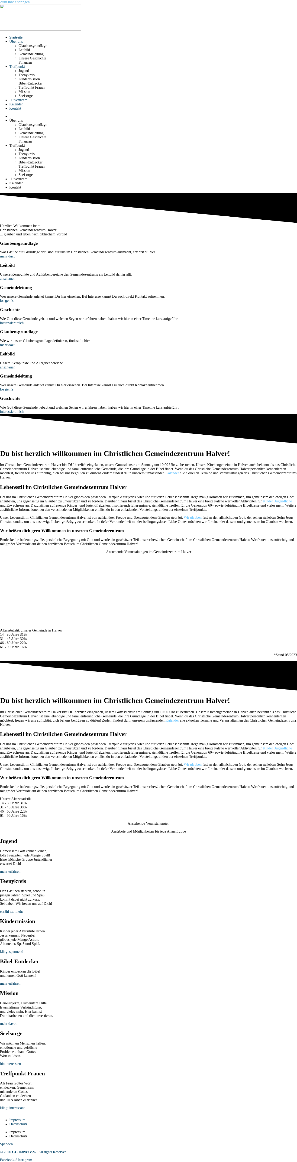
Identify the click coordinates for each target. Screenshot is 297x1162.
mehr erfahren (10, 871)
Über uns (16, 41)
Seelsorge (26, 96)
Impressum (17, 1120)
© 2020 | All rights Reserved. (34, 1152)
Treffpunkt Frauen (32, 87)
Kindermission (29, 79)
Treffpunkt (17, 66)
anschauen (7, 278)
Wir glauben (193, 517)
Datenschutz (18, 1124)
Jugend (24, 71)
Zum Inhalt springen (15, 2)
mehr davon (8, 1023)
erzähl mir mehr (11, 911)
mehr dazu (7, 256)
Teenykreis (27, 75)
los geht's (6, 301)
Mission (24, 92)
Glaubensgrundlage (33, 46)
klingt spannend (11, 952)
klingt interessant (12, 1108)
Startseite (16, 37)
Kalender (16, 104)
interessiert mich (12, 323)
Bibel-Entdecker (30, 83)
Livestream (18, 100)
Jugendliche (283, 501)
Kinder (268, 501)
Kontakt (15, 108)
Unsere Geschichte (32, 58)
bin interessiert (10, 1064)
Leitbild (24, 50)
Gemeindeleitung (31, 54)
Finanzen (25, 62)
